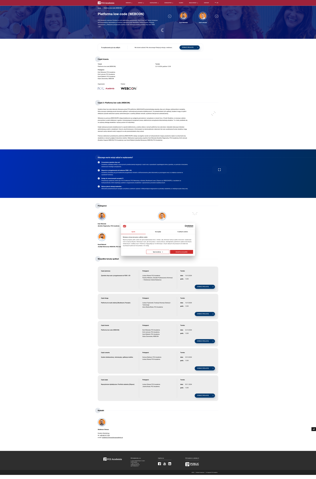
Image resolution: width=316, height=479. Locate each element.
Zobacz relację (187, 47)
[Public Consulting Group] (192, 466)
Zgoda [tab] (133, 231)
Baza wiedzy (193, 2)
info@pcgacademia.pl (135, 464)
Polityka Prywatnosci (200, 472)
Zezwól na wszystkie (181, 252)
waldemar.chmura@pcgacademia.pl (112, 437)
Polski (215, 3)
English (217, 3)
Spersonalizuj (157, 252)
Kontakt (206, 2)
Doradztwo (168, 2)
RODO (193, 472)
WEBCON (128, 2)
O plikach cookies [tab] (183, 231)
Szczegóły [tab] (158, 231)
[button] (169, 16)
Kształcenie (153, 2)
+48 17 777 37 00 (135, 463)
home (99, 8)
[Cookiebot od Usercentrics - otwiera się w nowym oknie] (186, 226)
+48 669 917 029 (105, 435)
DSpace (140, 2)
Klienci (181, 2)
